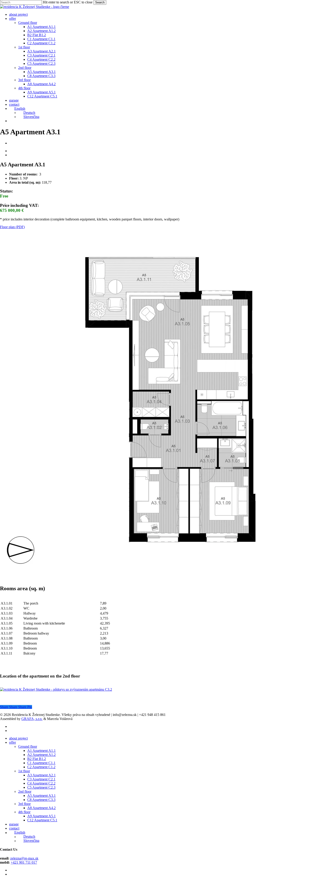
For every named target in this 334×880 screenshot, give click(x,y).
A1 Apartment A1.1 (41, 750)
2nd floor (24, 791)
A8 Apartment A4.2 (41, 808)
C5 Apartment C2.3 (41, 787)
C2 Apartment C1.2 (41, 767)
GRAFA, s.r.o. (31, 719)
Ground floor (27, 746)
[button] (12, 227)
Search (100, 2)
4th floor (24, 812)
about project (18, 738)
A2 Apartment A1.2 (41, 755)
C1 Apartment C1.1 (41, 763)
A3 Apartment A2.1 (41, 775)
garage (14, 824)
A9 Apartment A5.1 (41, 816)
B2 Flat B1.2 (36, 759)
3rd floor (24, 804)
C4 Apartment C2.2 (41, 783)
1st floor (24, 771)
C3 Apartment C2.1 (41, 779)
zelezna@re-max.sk (24, 858)
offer (12, 742)
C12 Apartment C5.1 (42, 820)
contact (14, 828)
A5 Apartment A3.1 (41, 796)
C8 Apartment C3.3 (41, 800)
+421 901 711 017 (24, 862)
